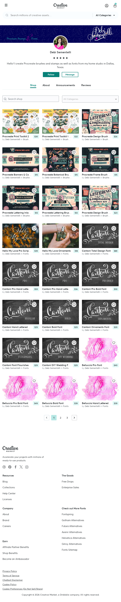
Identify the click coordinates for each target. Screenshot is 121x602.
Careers (7, 526)
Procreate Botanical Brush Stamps (61, 174)
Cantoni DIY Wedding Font (57, 365)
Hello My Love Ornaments (56, 250)
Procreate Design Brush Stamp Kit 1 (101, 136)
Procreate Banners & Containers (20, 174)
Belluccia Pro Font (92, 365)
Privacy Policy (10, 571)
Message (70, 74)
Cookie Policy (9, 584)
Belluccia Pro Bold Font (15, 403)
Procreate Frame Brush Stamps (99, 174)
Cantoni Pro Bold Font (94, 288)
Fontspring (67, 514)
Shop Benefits (10, 552)
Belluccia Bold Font (52, 403)
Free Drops (68, 481)
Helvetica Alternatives (74, 537)
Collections (9, 487)
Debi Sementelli (12, 139)
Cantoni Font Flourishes (15, 365)
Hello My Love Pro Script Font (18, 250)
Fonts (26, 253)
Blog (5, 481)
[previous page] (46, 417)
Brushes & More (30, 139)
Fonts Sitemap (69, 549)
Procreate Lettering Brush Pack (59, 212)
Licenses (7, 499)
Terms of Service (11, 575)
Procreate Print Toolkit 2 (15, 136)
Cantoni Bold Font (52, 327)
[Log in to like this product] (34, 114)
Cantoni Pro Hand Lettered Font (19, 288)
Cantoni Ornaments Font (95, 327)
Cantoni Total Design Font (96, 250)
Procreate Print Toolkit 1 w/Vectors (61, 136)
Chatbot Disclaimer (13, 579)
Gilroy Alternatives (72, 543)
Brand (6, 520)
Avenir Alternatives (72, 531)
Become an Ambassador (16, 558)
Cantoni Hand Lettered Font (17, 327)
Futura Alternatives (72, 526)
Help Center (9, 493)
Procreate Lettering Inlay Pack (19, 212)
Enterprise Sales (70, 487)
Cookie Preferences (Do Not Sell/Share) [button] (23, 588)
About (6, 514)
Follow (51, 74)
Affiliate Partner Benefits (16, 547)
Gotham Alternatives (73, 520)
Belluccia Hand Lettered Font (98, 403)
